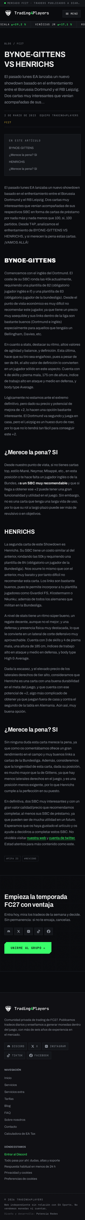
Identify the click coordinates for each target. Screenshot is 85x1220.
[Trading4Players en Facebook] (48, 931)
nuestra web (36, 838)
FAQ (7, 1112)
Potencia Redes (47, 1213)
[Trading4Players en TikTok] (38, 931)
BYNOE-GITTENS (21, 148)
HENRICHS (17, 161)
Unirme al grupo (28, 948)
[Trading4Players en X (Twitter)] (18, 931)
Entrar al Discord (15, 1154)
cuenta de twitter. (62, 838)
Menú (74, 13)
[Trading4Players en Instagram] (28, 931)
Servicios (10, 1085)
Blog (7, 43)
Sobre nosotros (14, 1119)
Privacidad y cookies (18, 1172)
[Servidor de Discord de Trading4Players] (8, 931)
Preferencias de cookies (20, 1178)
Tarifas (9, 1099)
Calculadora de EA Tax (19, 1133)
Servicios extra (14, 1092)
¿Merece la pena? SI (23, 154)
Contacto (10, 1126)
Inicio (8, 1078)
